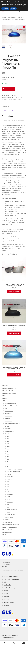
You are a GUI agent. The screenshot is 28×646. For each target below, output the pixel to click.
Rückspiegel (8, 413)
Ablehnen (13, 8)
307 (8, 451)
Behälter (5, 385)
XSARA (8, 512)
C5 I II (8, 497)
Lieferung (6, 596)
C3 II (8, 481)
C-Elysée (9, 474)
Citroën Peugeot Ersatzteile (11, 576)
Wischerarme (8, 522)
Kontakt (6, 593)
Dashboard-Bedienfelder (11, 406)
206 (8, 441)
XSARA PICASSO (11, 514)
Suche (14, 643)
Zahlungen (6, 605)
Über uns (6, 599)
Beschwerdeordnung (9, 588)
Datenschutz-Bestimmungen (11, 579)
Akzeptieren (5, 8)
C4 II (8, 492)
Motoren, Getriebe (8, 529)
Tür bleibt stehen (9, 431)
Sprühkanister (8, 421)
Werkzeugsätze (7, 535)
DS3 (8, 504)
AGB (5, 582)
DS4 (8, 507)
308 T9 (8, 456)
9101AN (15, 99)
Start (4, 17)
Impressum (6, 590)
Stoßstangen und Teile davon (12, 423)
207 (8, 444)
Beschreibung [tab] (5, 106)
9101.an (10, 99)
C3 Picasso (9, 486)
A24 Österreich (7, 635)
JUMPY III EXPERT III (12, 509)
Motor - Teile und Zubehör (10, 527)
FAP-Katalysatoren (8, 396)
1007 (8, 436)
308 (8, 454)
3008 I (8, 446)
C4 (7, 489)
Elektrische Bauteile (8, 390)
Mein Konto (4, 643)
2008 (8, 438)
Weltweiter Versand (9, 602)
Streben (7, 426)
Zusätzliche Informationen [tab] (8, 111)
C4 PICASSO (10, 494)
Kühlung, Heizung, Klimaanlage (11, 524)
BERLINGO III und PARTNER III (14, 469)
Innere (5, 398)
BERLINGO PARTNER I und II (14, 471)
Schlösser (7, 418)
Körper (8, 17)
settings (18, 5)
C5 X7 (8, 499)
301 (8, 449)
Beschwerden (7, 585)
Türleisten (7, 519)
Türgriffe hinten (9, 517)
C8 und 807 (10, 502)
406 (8, 459)
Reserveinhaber (9, 411)
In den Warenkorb (8, 89)
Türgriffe (13, 17)
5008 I (8, 464)
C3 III (8, 484)
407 (8, 461)
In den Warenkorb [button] (14, 292)
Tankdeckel (8, 428)
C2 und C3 (9, 479)
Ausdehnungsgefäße (10, 403)
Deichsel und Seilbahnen (9, 388)
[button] (24, 27)
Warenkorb (22, 642)
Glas (6, 408)
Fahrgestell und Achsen (9, 393)
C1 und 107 (19, 17)
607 (8, 466)
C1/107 (19, 99)
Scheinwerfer (8, 416)
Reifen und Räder (7, 532)
